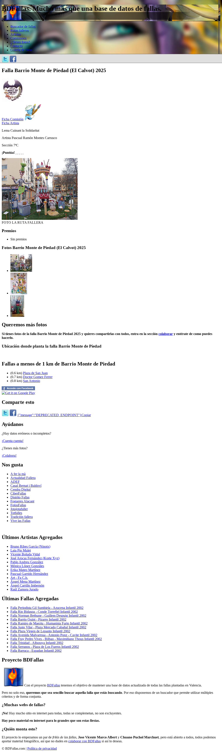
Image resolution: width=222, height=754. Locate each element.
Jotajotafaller (19, 509)
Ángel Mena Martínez (25, 581)
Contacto (16, 46)
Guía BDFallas (12, 19)
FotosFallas (18, 505)
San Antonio (31, 381)
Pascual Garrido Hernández (29, 574)
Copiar (86, 415)
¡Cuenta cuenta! (12, 441)
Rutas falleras (19, 30)
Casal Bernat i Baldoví (25, 485)
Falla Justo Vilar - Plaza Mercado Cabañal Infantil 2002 (48, 627)
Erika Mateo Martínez (25, 570)
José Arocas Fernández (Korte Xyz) (34, 558)
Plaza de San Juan (35, 373)
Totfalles (16, 513)
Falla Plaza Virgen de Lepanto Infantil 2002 (40, 631)
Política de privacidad (42, 748)
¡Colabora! (9, 455)
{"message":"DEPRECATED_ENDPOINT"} (49, 415)
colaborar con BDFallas (84, 741)
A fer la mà (18, 474)
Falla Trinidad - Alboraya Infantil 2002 (36, 643)
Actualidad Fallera (23, 478)
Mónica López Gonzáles (27, 566)
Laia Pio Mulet (20, 550)
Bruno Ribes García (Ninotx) (30, 546)
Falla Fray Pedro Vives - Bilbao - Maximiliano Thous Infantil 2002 (56, 639)
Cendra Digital (20, 489)
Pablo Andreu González (26, 562)
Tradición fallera (21, 517)
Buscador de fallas (23, 26)
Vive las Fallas (20, 521)
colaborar (165, 334)
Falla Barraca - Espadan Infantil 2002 (36, 650)
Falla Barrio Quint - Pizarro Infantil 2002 (38, 619)
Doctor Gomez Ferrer (37, 377)
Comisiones (18, 38)
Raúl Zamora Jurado (24, 589)
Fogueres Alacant (22, 501)
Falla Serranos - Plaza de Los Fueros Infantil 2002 (44, 647)
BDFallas (53, 685)
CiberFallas (18, 493)
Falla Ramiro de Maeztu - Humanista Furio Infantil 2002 (49, 623)
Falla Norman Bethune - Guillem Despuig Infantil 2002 (48, 615)
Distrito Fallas (19, 497)
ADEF (15, 482)
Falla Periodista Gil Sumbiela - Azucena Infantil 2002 (46, 608)
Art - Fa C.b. (19, 577)
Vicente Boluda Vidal (25, 554)
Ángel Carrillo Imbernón (27, 585)
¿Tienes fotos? (20, 42)
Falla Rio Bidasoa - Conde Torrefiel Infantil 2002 (44, 611)
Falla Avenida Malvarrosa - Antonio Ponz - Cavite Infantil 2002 (53, 635)
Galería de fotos (21, 50)
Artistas (15, 34)
